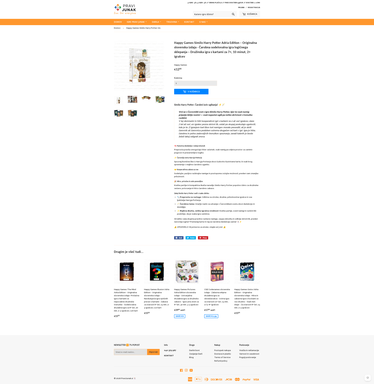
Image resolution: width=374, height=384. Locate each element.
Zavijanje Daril (195, 354)
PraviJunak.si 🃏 (128, 378)
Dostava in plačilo (222, 354)
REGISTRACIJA (254, 7)
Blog (191, 357)
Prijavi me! (153, 352)
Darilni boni (194, 350)
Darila (156, 21)
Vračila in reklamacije (249, 350)
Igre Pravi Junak (136, 21)
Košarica (252, 14)
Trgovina (172, 21)
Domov (118, 21)
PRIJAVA (241, 7)
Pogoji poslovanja (247, 357)
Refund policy (220, 361)
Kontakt (189, 21)
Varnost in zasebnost (249, 354)
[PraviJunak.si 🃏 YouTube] (191, 371)
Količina (178, 78)
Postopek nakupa (222, 350)
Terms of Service (222, 357)
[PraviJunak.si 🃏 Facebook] (181, 371)
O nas (202, 21)
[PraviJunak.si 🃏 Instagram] (186, 371)
